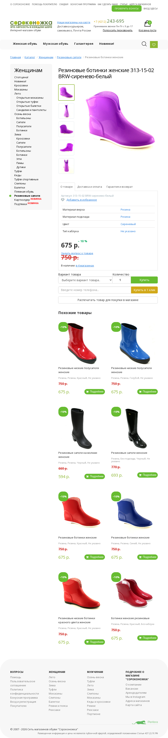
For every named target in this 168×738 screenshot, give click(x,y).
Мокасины (21, 89)
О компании (133, 684)
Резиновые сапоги (69, 57)
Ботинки (21, 130)
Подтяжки (26, 204)
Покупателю (18, 706)
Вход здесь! (151, 8)
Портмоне (93, 714)
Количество (120, 274)
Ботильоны (23, 118)
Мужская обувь (55, 43)
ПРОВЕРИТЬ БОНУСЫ (126, 8)
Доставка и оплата (89, 186)
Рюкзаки (54, 710)
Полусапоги (23, 126)
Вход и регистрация (23, 701)
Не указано (128, 231)
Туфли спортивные (26, 179)
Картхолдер (27, 200)
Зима (17, 134)
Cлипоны (93, 693)
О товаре (66, 186)
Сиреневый (128, 224)
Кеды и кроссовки (98, 701)
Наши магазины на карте (73, 22)
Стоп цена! (21, 77)
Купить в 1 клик (144, 290)
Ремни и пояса (58, 706)
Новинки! (106, 43)
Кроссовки (21, 85)
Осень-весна (22, 114)
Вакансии (132, 688)
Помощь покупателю (44, 4)
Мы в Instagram (135, 697)
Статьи (123, 4)
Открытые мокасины (29, 97)
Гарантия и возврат (120, 186)
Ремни (91, 706)
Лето (17, 93)
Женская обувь (25, 43)
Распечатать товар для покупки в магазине (107, 300)
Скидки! (63, 4)
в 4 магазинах (85, 265)
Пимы (20, 163)
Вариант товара (69, 274)
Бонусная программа (83, 4)
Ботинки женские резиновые (130, 618)
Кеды (17, 175)
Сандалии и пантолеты (31, 110)
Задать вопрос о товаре (77, 253)
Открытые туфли (27, 102)
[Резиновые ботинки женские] (121, 121)
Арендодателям (136, 693)
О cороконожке (20, 4)
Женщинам (46, 57)
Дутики (21, 167)
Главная (15, 57)
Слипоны (20, 183)
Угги (19, 159)
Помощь (15, 677)
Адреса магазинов (140, 4)
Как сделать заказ (108, 4)
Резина (125, 209)
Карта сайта (134, 705)
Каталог (30, 57)
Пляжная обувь (24, 191)
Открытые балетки (28, 106)
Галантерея (83, 43)
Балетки (19, 187)
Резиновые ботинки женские (77, 537)
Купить (144, 280)
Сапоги (20, 122)
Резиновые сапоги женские (129, 453)
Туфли (18, 171)
